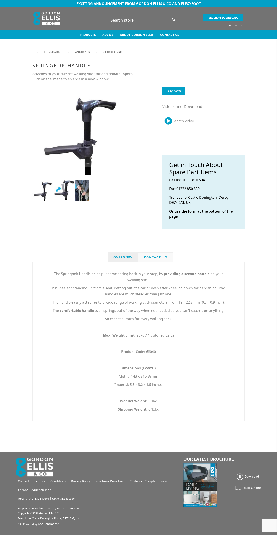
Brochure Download (110, 481)
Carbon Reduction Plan (34, 490)
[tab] (123, 257)
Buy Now (174, 91)
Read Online (251, 488)
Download (251, 476)
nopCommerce (48, 524)
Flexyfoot (191, 3)
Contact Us (169, 35)
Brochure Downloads (223, 17)
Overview (123, 257)
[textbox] (140, 20)
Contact (23, 481)
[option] (43, 190)
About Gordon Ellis (137, 35)
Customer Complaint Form (149, 481)
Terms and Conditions (50, 481)
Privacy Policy (80, 481)
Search (174, 19)
